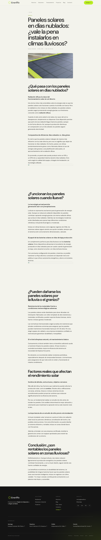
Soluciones (41, 2)
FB (85, 505)
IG (78, 505)
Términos (70, 535)
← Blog (30, 12)
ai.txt (86, 535)
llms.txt (81, 535)
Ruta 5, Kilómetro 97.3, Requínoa (38, 526)
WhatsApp (79, 502)
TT (89, 505)
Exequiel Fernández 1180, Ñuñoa (16, 526)
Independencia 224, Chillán (58, 526)
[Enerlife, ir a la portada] (14, 2)
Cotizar (88, 2)
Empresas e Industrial (40, 502)
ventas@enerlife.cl (81, 499)
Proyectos (58, 2)
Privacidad (76, 535)
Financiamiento (50, 2)
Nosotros (33, 2)
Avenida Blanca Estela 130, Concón (82, 526)
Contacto (69, 2)
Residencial (38, 499)
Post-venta (59, 504)
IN (82, 505)
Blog (64, 2)
